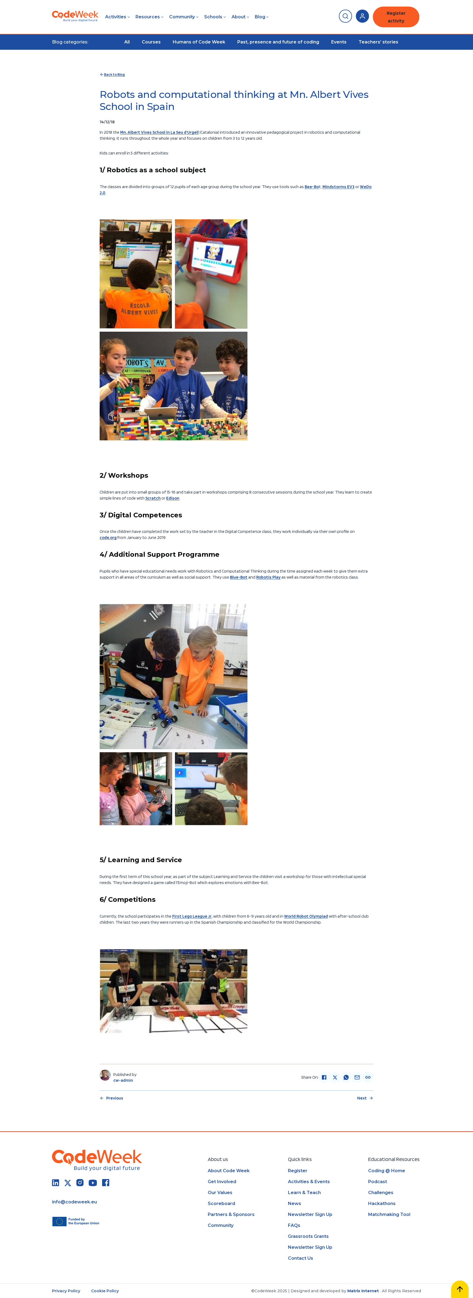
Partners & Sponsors (231, 1214)
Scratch (153, 498)
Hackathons (382, 1203)
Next (362, 1098)
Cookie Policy (105, 1290)
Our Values (220, 1192)
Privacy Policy (66, 1290)
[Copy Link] (367, 1077)
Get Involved (222, 1181)
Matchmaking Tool (389, 1214)
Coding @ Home (386, 1170)
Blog (260, 16)
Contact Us (300, 1258)
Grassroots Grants (308, 1236)
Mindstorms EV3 (338, 186)
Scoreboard (221, 1203)
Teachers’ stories (378, 42)
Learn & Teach (304, 1192)
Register (297, 1170)
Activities (115, 16)
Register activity (396, 17)
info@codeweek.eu (74, 1201)
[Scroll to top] (460, 1289)
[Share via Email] (356, 1077)
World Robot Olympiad (306, 916)
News (294, 1203)
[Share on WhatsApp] (346, 1077)
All (127, 42)
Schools (213, 16)
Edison (172, 498)
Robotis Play (268, 577)
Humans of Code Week (199, 42)
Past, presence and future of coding (278, 42)
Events (339, 42)
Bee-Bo (312, 186)
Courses (151, 42)
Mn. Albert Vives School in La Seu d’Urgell (159, 132)
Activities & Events (309, 1181)
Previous (114, 1098)
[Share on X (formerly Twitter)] (335, 1077)
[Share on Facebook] (324, 1077)
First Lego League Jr (192, 916)
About (239, 16)
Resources (147, 16)
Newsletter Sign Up (310, 1214)
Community (182, 16)
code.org (108, 537)
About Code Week (229, 1170)
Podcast (377, 1181)
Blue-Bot (238, 577)
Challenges (380, 1192)
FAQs (294, 1225)
